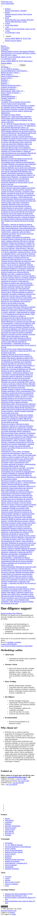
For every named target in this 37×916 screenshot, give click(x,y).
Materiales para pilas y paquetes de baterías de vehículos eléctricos (18, 166)
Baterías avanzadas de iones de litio (12, 193)
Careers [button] (14, 55)
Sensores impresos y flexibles (10, 411)
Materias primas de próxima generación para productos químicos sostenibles (17, 331)
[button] (8, 9)
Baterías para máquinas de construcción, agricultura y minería (18, 196)
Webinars (8, 14)
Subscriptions (14, 10)
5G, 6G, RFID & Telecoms (10, 69)
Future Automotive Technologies (24, 433)
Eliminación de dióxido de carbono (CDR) (21, 314)
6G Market (31, 124)
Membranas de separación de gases (17, 321)
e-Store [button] (23, 57)
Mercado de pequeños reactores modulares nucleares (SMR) (18, 549)
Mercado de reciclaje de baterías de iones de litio (16, 158)
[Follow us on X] (20, 796)
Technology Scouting (17, 109)
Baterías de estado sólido (9, 338)
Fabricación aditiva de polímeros (16, 120)
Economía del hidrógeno (17, 325)
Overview (8, 876)
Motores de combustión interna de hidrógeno (17, 326)
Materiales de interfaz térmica (18, 182)
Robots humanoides (7, 435)
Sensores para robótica (8, 448)
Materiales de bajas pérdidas (10, 160)
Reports (7, 10)
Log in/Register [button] (6, 59)
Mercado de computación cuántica (12, 418)
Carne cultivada (17, 349)
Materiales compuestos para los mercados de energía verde (18, 538)
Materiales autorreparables (9, 554)
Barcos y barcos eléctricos (19, 254)
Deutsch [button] (29, 61)
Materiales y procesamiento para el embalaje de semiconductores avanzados (17, 162)
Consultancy (9, 613)
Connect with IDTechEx (9, 644)
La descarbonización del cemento (13, 317)
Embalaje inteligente (11, 131)
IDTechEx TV (9, 833)
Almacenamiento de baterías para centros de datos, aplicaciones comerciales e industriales (18, 202)
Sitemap (7, 880)
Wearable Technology (8, 98)
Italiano (19, 40)
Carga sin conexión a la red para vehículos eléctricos (18, 276)
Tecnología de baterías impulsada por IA (17, 194)
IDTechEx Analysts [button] (29, 53)
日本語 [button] (8, 61)
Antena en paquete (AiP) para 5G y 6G (14, 125)
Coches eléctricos (23, 281)
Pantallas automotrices (8, 391)
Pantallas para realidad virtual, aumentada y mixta (17, 594)
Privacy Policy (9, 882)
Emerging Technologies (12, 826)
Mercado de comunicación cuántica (23, 129)
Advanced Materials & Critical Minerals (14, 71)
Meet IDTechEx (16, 21)
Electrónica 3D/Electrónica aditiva (14, 403)
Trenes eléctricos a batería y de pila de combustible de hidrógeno (18, 245)
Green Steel (5, 325)
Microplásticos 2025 (27, 545)
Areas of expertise (14, 102)
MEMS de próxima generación (19, 519)
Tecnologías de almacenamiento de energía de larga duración (17, 377)
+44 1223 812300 (18, 783)
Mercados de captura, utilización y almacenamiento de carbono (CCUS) (18, 312)
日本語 (12, 38)
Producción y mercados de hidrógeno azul (14, 310)
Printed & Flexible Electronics (10, 85)
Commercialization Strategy (10, 105)
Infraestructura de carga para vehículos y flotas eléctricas (17, 247)
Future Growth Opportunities (16, 104)
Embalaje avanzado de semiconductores (21, 389)
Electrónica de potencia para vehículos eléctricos (16, 283)
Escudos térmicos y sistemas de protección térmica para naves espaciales (16, 152)
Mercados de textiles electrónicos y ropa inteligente (17, 596)
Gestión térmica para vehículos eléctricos (16, 297)
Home (3, 613)
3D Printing (4, 67)
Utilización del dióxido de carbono (12, 316)
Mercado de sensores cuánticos (24, 521)
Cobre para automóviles (9, 144)
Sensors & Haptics (11, 865)
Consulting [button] (4, 49)
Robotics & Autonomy (8, 89)
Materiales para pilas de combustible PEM (18, 170)
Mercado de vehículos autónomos (19, 429)
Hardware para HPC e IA (20, 468)
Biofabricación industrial (13, 155)
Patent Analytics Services (9, 111)
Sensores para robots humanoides (19, 446)
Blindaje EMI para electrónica (18, 149)
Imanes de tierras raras (15, 179)
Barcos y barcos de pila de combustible (13, 265)
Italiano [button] (9, 63)
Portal (7, 29)
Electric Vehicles (6, 74)
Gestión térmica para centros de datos (20, 497)
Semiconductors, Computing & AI (16, 863)
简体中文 (19, 38)
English (7, 38)
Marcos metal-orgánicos (9, 175)
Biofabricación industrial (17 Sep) (16, 895)
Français (13, 40)
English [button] (3, 61)
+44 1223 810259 (11, 784)
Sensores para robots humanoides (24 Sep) (18, 894)
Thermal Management (8, 96)
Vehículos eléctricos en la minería (20, 259)
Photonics (4, 83)
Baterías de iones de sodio (13, 226)
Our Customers (22, 20)
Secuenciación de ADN (8, 360)
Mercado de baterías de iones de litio (18, 211)
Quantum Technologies (8, 87)
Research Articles (17, 14)
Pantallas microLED (7, 396)
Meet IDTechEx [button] (6, 55)
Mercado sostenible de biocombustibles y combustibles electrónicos (15, 342)
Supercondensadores (12, 228)
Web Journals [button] (23, 51)
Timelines (8, 16)
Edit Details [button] (16, 57)
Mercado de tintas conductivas (22, 142)
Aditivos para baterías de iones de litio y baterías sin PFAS (18, 134)
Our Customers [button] (17, 53)
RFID (3, 131)
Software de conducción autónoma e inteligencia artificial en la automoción (17, 427)
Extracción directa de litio (9, 147)
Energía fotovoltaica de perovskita (17, 336)
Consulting (23, 10)
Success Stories (26, 102)
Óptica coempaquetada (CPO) (25, 391)
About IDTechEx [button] (6, 53)
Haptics (10, 514)
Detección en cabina (21, 435)
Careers (24, 21)
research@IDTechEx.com (16, 777)
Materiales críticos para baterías (19, 204)
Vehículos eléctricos (7, 261)
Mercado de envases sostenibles (22, 561)
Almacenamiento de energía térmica (23, 230)
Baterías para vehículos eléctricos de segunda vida (15, 287)
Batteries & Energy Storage (10, 72)
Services (4, 104)
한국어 (25, 38)
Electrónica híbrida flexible (15, 407)
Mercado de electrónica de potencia (12, 285)
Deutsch (7, 40)
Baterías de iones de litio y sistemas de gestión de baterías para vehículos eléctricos (16, 209)
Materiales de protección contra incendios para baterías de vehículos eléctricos (18, 262)
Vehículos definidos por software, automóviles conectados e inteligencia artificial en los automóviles (18, 294)
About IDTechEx (10, 20)
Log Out (32, 29)
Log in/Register (10, 32)
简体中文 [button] (15, 61)
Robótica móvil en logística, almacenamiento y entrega (16, 439)
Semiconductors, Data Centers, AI (12, 91)
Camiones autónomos (13, 241)
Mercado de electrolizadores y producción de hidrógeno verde (18, 322)
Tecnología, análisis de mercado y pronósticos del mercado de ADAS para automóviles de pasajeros (18, 279)
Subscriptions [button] (5, 48)
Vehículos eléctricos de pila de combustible (17, 265)
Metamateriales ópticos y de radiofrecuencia (19, 395)
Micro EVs (17, 276)
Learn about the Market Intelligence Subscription (16, 646)
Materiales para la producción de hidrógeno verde (17, 328)
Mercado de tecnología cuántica (23, 420)
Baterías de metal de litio (25, 213)
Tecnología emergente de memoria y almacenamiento (18, 464)
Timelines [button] (31, 51)
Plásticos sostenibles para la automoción (14, 563)
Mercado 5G (23, 124)
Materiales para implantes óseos (18, 164)
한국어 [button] (20, 61)
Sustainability (5, 94)
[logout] (12, 912)
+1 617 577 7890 (20, 779)
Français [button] (3, 63)
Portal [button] (3, 57)
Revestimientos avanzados (9, 136)
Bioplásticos (29, 136)
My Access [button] (8, 57)
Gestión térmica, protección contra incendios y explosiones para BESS (16, 232)
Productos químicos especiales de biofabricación (16, 309)
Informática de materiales (25, 173)
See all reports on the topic (27, 131)
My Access (12, 29)
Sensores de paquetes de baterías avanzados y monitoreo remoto (17, 190)
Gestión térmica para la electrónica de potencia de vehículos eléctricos (18, 298)
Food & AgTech (6, 78)
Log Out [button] (28, 57)
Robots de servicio (22, 448)
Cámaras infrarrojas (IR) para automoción (17, 436)
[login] (14, 914)
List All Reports (6, 100)
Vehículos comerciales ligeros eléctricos (18, 254)
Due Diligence (29, 109)
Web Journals (27, 14)
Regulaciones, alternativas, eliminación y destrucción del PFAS (16, 350)
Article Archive (10, 829)
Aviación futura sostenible (17, 296)
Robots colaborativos (24, 431)
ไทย (29, 38)
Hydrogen (4, 82)
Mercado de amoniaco (28, 307)
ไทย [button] (25, 61)
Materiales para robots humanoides (16, 169)
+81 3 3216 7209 (23, 781)
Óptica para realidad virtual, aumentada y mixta (18, 599)
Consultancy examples (13, 642)
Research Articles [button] (13, 51)
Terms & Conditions (11, 884)
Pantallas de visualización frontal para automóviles (17, 393)
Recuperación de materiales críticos (17, 146)
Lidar (3, 395)
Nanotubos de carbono (8, 138)
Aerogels (21, 136)
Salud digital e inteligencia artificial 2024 (20, 358)
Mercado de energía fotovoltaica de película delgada (17, 319)
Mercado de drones (15, 250)
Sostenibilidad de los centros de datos (17, 490)
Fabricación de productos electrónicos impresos (21, 409)
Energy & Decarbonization (9, 76)
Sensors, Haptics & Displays (10, 93)
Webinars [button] (4, 51)
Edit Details (20, 29)
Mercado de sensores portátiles (24, 601)
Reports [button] (3, 46)
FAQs (7, 886)
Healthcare (4, 80)
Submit (23, 65)
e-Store (27, 29)
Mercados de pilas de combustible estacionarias (16, 339)
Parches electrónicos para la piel (11, 406)
